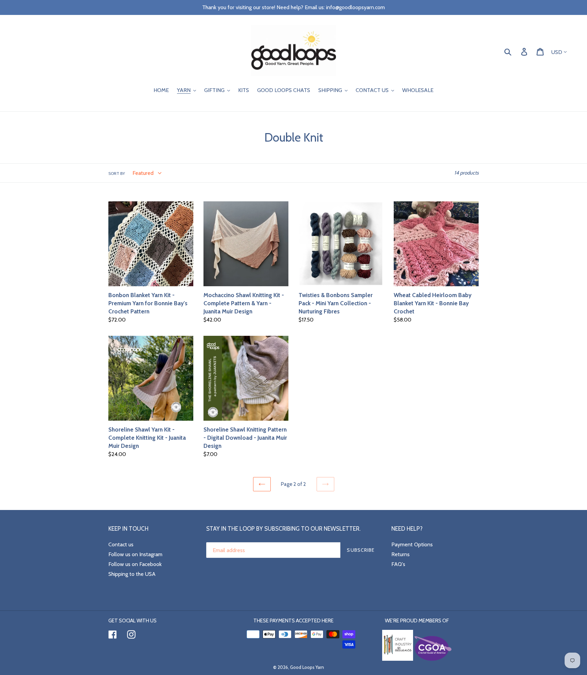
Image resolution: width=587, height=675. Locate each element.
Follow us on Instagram (135, 554)
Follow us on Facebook (135, 564)
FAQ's (398, 564)
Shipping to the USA (132, 574)
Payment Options (412, 544)
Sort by (116, 173)
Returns (400, 554)
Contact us (121, 544)
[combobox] (515, 51)
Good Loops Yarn (307, 667)
